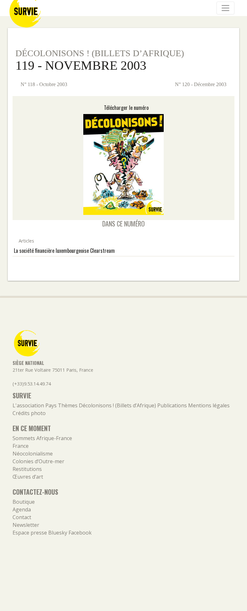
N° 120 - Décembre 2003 (201, 84)
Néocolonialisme (33, 453)
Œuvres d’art (28, 476)
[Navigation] (225, 8)
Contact (22, 517)
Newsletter (26, 524)
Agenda (22, 509)
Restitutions (27, 469)
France (21, 445)
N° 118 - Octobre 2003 (43, 84)
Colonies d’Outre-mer (38, 461)
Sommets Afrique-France (42, 438)
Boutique (24, 501)
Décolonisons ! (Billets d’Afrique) (99, 53)
